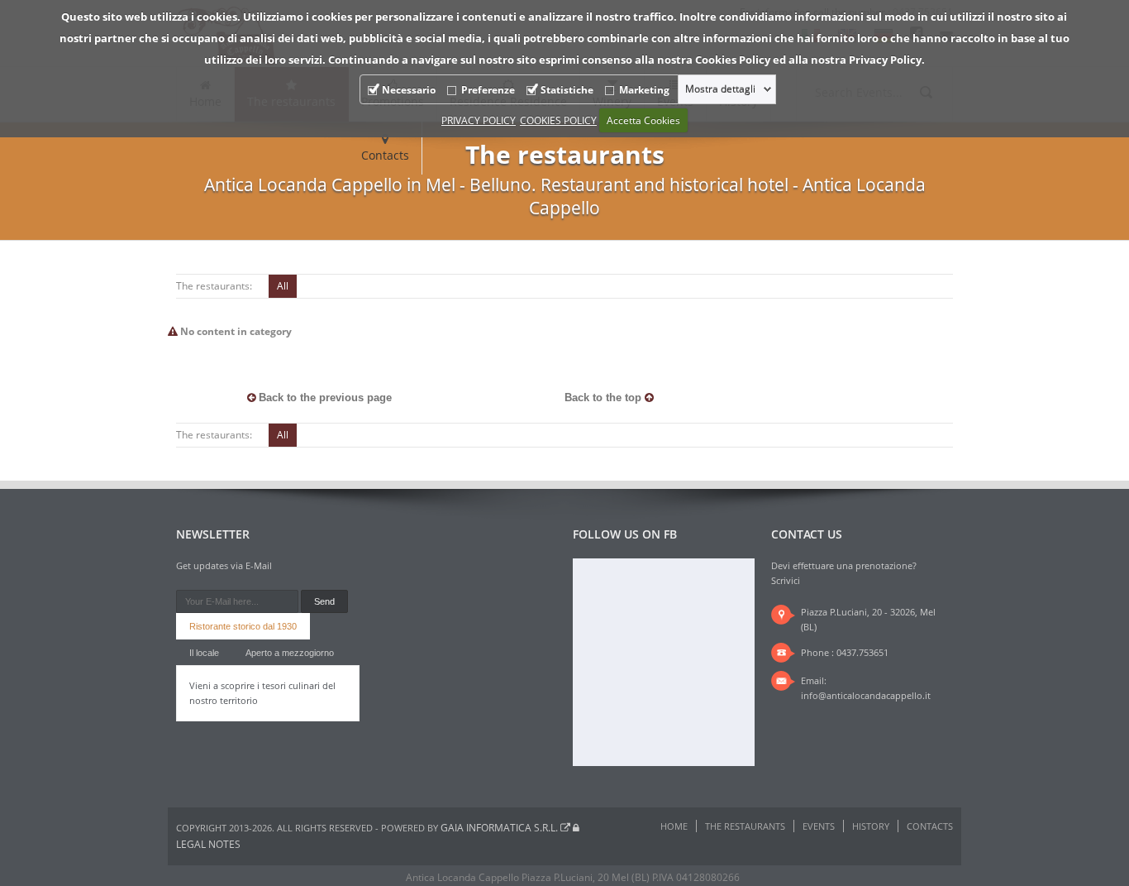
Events (819, 826)
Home (674, 826)
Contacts (385, 155)
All (282, 286)
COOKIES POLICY (558, 120)
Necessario (409, 90)
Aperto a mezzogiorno (289, 653)
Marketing (644, 90)
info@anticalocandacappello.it (866, 695)
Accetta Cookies (643, 120)
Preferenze (488, 90)
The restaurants (745, 826)
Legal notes (208, 844)
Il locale (204, 653)
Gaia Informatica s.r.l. (500, 828)
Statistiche (567, 90)
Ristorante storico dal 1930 (243, 626)
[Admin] (576, 828)
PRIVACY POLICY (478, 120)
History (870, 826)
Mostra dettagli (720, 89)
